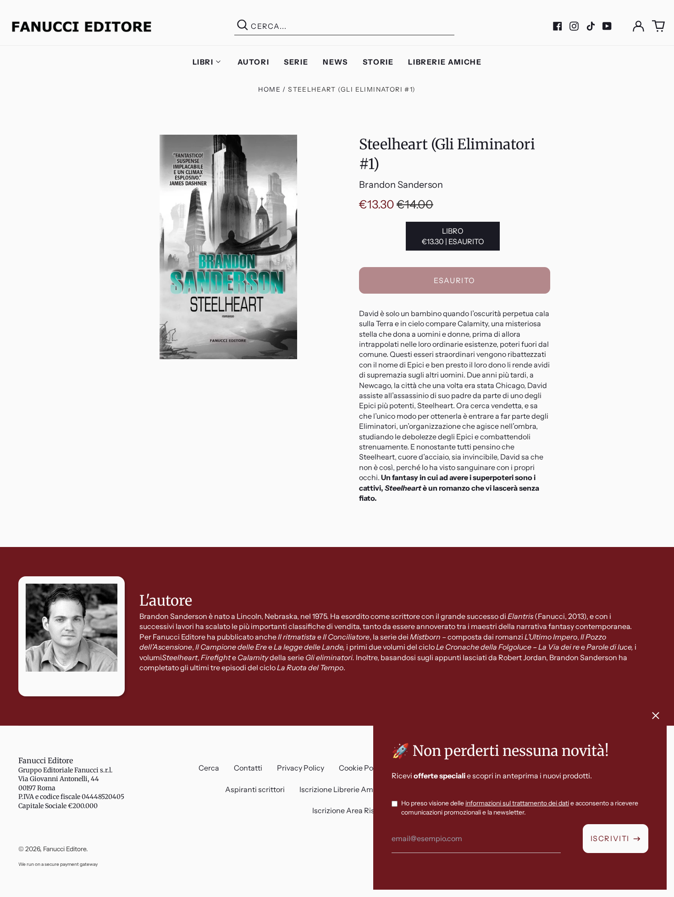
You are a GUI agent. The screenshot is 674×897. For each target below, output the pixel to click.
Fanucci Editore (45, 760)
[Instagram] (574, 26)
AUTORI (254, 61)
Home (269, 89)
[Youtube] (607, 26)
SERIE (296, 61)
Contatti (248, 767)
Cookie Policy (362, 767)
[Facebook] (557, 26)
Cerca (209, 767)
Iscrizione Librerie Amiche (343, 789)
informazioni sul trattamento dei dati (517, 803)
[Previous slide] (14, 547)
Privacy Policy (300, 767)
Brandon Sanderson (401, 184)
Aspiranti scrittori (255, 789)
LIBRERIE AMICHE (444, 61)
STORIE (378, 61)
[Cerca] (242, 26)
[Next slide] (659, 547)
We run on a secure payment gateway (58, 864)
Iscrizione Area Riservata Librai (364, 810)
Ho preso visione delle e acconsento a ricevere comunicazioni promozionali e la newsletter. (519, 807)
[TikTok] (590, 26)
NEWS (335, 61)
